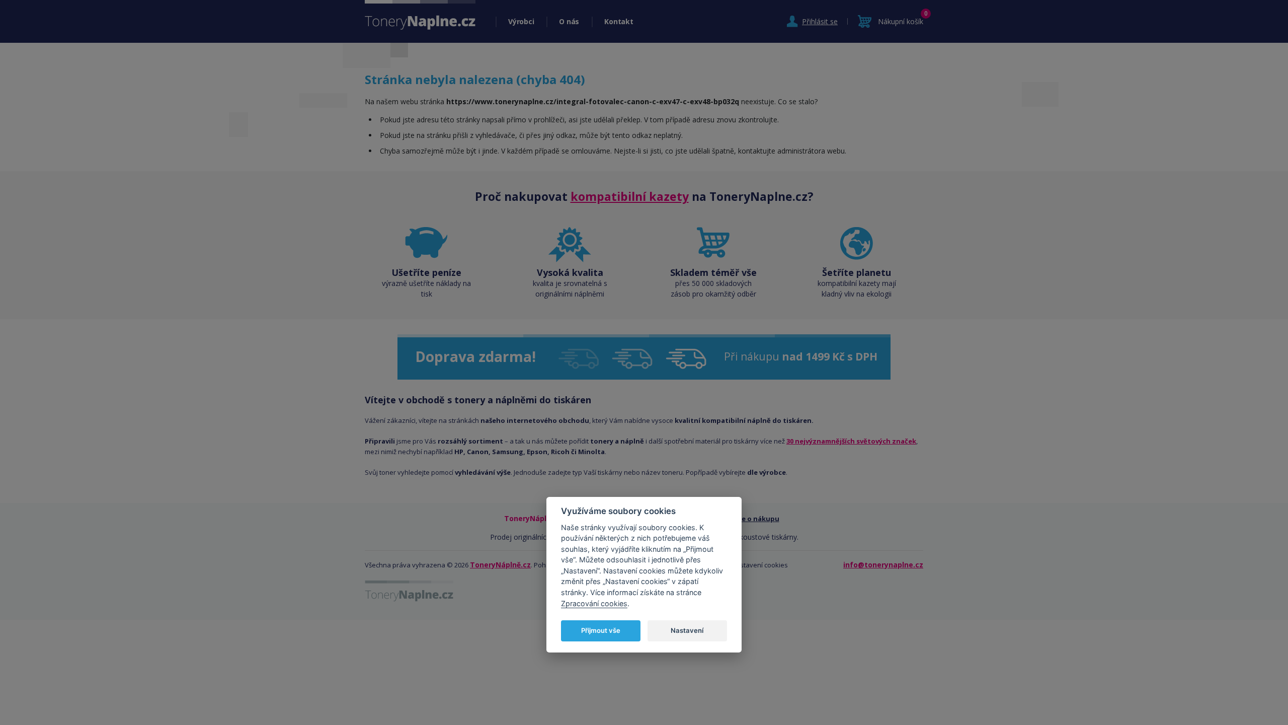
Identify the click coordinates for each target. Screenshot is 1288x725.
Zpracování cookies (594, 603)
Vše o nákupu (757, 518)
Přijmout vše (600, 630)
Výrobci (521, 21)
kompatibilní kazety (630, 196)
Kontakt (618, 21)
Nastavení (687, 630)
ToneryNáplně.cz (500, 564)
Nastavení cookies (760, 564)
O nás (569, 21)
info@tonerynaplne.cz (883, 564)
